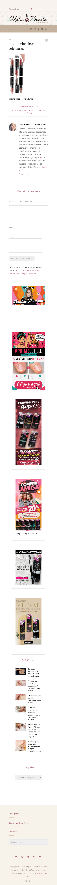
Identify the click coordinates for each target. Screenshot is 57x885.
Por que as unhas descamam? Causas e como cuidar (34, 686)
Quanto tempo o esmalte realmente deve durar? (34, 699)
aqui (41, 157)
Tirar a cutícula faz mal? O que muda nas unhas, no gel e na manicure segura (34, 730)
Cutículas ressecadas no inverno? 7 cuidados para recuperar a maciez (34, 713)
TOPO (28, 881)
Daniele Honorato (30, 107)
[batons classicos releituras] (17, 93)
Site (10, 246)
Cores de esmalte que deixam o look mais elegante (33, 672)
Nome (11, 227)
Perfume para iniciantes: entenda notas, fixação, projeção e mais (34, 746)
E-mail (12, 237)
